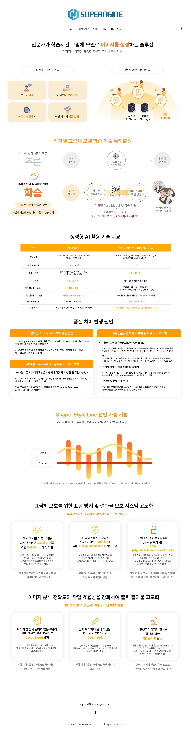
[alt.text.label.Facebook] (181, 29)
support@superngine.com (95, 704)
